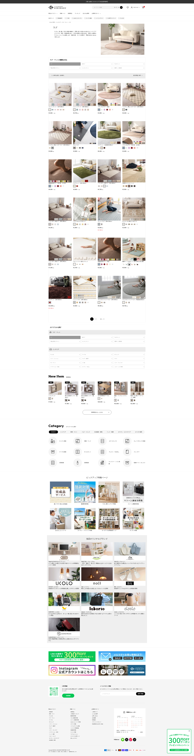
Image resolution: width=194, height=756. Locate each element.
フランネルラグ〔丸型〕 (104, 106)
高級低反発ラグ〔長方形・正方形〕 (58, 183)
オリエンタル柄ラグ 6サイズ (129, 221)
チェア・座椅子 (85, 358)
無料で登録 (140, 693)
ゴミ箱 (67, 18)
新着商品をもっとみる (97, 412)
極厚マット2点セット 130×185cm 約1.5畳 (133, 261)
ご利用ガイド (95, 711)
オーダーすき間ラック (75, 736)
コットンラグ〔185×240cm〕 (105, 221)
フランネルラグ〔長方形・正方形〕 (131, 145)
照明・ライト (52, 713)
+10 (137, 147)
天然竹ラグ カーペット (128, 183)
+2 (87, 224)
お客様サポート (95, 13)
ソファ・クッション (54, 358)
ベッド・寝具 (52, 734)
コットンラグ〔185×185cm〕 (80, 299)
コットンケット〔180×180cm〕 (81, 106)
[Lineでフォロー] (122, 739)
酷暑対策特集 (73, 715)
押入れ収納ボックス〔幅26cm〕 (71, 396)
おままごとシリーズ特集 (76, 721)
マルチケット (117, 63)
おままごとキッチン (78, 18)
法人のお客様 (86, 13)
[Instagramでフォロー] (130, 739)
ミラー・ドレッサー (118, 362)
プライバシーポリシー (96, 721)
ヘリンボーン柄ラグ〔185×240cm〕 (58, 261)
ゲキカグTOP (52, 22)
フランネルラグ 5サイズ (79, 221)
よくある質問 (95, 713)
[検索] (121, 7)
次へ (101, 319)
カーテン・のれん (86, 366)
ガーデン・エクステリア (54, 738)
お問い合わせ (95, 715)
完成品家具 (60, 18)
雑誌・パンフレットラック (120, 396)
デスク (115, 358)
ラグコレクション (74, 734)
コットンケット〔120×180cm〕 (57, 106)
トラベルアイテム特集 (75, 726)
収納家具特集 (73, 730)
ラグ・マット (65, 22)
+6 (112, 264)
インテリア (58, 22)
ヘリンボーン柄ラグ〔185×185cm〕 (58, 221)
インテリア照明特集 (75, 728)
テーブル (84, 354)
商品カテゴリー (52, 13)
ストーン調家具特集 (75, 719)
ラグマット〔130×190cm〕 (80, 183)
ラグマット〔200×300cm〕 (55, 299)
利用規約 (94, 719)
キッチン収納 (89, 18)
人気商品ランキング (75, 713)
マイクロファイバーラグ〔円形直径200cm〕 (133, 299)
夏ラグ (83, 63)
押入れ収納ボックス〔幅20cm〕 (87, 396)
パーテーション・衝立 (54, 366)
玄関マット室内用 (118, 68)
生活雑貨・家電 (52, 740)
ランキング (77, 13)
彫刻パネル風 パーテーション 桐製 (137, 396)
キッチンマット (85, 68)
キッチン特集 (73, 732)
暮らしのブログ (74, 738)
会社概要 (94, 717)
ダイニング (116, 354)
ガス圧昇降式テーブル (103, 395)
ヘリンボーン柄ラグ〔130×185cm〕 (107, 183)
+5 (87, 302)
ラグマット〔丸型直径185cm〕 (106, 145)
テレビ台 (122, 18)
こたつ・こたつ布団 (118, 366)
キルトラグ (76, 145)
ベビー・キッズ (52, 736)
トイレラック (51, 395)
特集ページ (62, 13)
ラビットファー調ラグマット (80, 261)
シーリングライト (99, 18)
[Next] (142, 389)
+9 (112, 109)
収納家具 (51, 711)
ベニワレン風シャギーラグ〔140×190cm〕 (59, 145)
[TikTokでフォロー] (134, 739)
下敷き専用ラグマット (54, 68)
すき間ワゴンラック (112, 18)
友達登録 (68, 695)
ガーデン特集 (73, 724)
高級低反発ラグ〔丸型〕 (104, 261)
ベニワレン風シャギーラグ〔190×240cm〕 (133, 106)
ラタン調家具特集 (74, 717)
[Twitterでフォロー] (126, 739)
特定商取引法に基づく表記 (97, 724)
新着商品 (70, 13)
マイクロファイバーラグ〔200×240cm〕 (108, 299)
